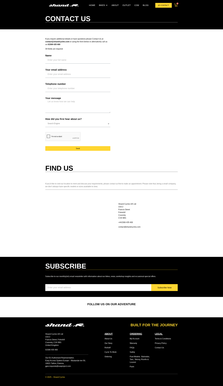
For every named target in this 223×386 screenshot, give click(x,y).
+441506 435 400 (125, 222)
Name (48, 55)
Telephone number (55, 84)
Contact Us (159, 348)
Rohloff (107, 348)
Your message (53, 98)
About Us (108, 339)
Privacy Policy (161, 343)
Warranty (133, 343)
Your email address (56, 70)
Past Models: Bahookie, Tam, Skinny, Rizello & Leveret (140, 359)
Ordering (108, 357)
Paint (132, 367)
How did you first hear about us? (63, 119)
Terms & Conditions (163, 339)
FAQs (132, 348)
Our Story (108, 343)
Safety (132, 352)
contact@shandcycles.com (129, 227)
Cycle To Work (110, 352)
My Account (134, 339)
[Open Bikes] (107, 5)
